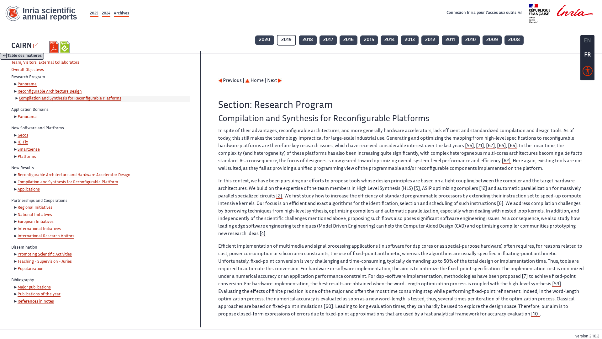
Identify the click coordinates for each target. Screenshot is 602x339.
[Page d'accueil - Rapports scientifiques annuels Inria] (44, 13)
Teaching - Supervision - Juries (45, 262)
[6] (500, 204)
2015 (369, 40)
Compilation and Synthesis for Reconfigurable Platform (68, 182)
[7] (525, 277)
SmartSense (29, 150)
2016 (348, 40)
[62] (506, 161)
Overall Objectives (27, 70)
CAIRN (21, 46)
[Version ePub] (65, 47)
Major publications (34, 287)
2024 (106, 13)
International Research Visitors (46, 236)
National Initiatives (35, 215)
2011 (450, 40)
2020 (264, 40)
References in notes (36, 302)
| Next (271, 81)
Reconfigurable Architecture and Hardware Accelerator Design (74, 175)
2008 (514, 40)
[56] (469, 146)
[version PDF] (54, 47)
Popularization (31, 269)
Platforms (27, 157)
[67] (490, 146)
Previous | (233, 81)
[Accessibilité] (587, 72)
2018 (308, 40)
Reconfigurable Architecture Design (50, 92)
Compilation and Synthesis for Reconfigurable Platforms (70, 98)
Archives (121, 13)
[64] (512, 146)
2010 (470, 40)
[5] (417, 189)
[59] (556, 284)
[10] (535, 314)
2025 (94, 13)
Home (257, 81)
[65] (501, 146)
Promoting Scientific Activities (45, 254)
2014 (389, 40)
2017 (328, 40)
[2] (279, 196)
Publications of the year (39, 294)
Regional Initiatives (35, 208)
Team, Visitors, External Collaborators (45, 63)
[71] (480, 146)
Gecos (23, 135)
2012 (430, 40)
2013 (410, 40)
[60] (328, 307)
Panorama (27, 84)
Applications (29, 189)
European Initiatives (36, 222)
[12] (483, 189)
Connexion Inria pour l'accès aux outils (481, 13)
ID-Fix (23, 142)
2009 (492, 40)
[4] (263, 234)
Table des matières (25, 56)
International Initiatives (39, 229)
